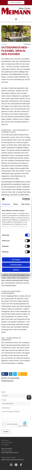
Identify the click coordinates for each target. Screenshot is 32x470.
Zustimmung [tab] (6, 204)
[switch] (27, 240)
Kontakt (8, 459)
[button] (16, 2)
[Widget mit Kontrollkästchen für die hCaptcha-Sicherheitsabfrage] (14, 424)
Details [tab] (16, 204)
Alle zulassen (16, 259)
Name (3, 392)
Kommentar (5, 408)
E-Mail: (3, 400)
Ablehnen (16, 269)
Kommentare (27, 44)
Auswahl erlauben (16, 264)
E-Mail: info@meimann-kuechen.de (9, 452)
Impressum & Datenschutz (17, 459)
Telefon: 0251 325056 (6, 448)
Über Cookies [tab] (25, 204)
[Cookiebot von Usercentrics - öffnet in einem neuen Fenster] (22, 199)
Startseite (3, 459)
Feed (24, 374)
